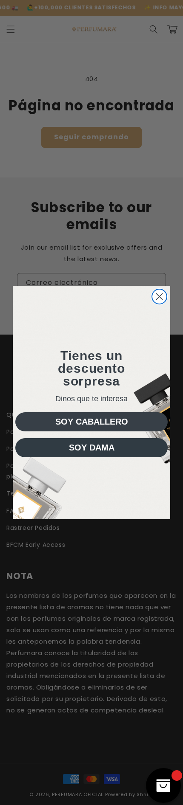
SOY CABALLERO (91, 421)
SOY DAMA (91, 447)
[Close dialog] (159, 296)
